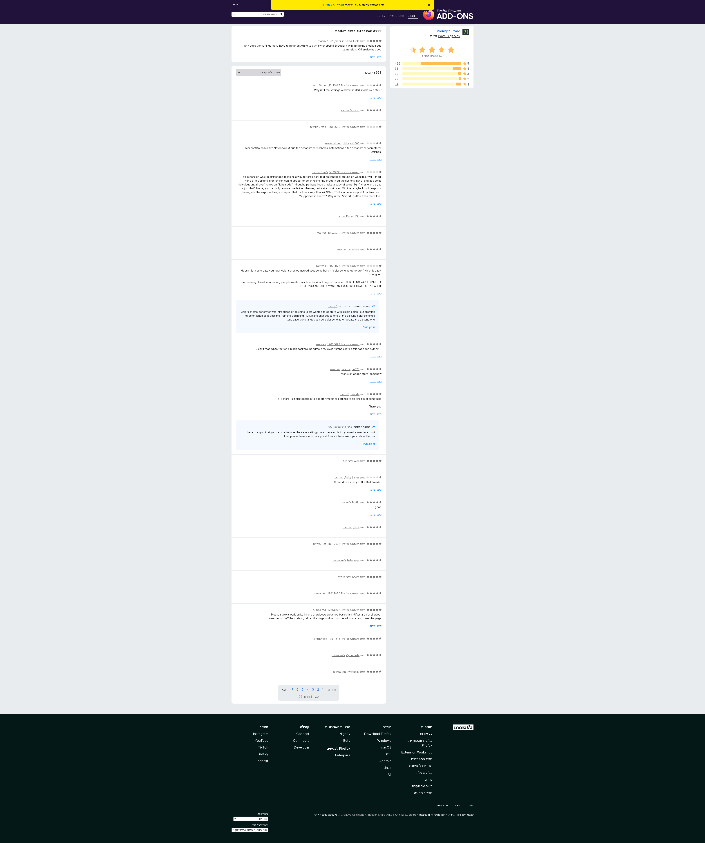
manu (356, 110)
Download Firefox (377, 734)
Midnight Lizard (448, 31)
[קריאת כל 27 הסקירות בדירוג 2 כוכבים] (431, 78)
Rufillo (355, 502)
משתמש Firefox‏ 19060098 (343, 344)
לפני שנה (321, 232)
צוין (458, 814)
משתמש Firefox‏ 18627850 (343, 593)
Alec (356, 461)
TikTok (263, 747)
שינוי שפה (262, 813)
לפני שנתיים (319, 543)
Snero (355, 576)
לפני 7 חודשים (325, 41)
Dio (357, 216)
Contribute (301, 740)
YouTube (261, 740)
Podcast (261, 761)
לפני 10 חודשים (345, 216)
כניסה (235, 4)
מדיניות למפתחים (420, 766)
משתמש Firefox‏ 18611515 (343, 638)
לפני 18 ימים (320, 85)
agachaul (353, 249)
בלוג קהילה (424, 773)
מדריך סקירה (423, 793)
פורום (428, 779)
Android (385, 761)
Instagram (260, 734)
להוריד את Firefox (333, 4)
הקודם (332, 689)
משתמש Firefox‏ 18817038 (343, 543)
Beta (346, 740)
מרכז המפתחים (421, 759)
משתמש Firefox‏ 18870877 (343, 265)
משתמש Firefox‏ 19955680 (343, 126)
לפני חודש (346, 110)
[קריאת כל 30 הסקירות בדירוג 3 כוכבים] (431, 73)
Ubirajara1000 (351, 143)
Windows (384, 740)
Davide (355, 394)
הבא (284, 689)
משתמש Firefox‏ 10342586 (343, 232)
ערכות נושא (397, 16)
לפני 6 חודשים (320, 172)
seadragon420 (350, 369)
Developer (301, 747)
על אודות (426, 734)
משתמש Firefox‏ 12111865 (344, 85)
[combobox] (258, 14)
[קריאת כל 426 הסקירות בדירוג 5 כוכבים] (431, 63)
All (389, 774)
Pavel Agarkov (449, 36)
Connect (302, 734)
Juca (356, 527)
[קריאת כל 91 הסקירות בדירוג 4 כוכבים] (431, 68)
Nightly (344, 734)
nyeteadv (353, 671)
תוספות (426, 727)
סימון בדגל (376, 57)
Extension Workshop (416, 752)
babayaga (353, 560)
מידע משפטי (441, 805)
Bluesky (262, 754)
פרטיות (469, 805)
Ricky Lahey (352, 477)
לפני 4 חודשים (333, 143)
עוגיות (456, 805)
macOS (385, 747)
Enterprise (342, 755)
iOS (388, 754)
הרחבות (413, 16)
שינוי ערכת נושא (259, 824)
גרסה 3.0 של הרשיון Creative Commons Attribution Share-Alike (378, 814)
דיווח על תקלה (422, 786)
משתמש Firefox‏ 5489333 (344, 172)
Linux (387, 768)
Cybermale (352, 655)
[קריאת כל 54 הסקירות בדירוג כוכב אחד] (431, 84)
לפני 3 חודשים (318, 126)
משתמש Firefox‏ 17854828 (343, 609)
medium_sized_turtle (347, 41)
